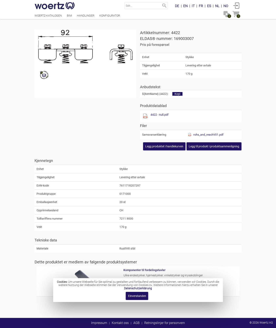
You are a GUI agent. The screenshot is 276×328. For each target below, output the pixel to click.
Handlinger (85, 15)
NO (225, 6)
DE (177, 6)
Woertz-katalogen (48, 15)
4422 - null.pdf (160, 114)
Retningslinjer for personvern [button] (164, 323)
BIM (69, 15)
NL (217, 6)
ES (209, 6)
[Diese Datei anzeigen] (145, 116)
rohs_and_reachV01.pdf (208, 134)
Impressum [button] (99, 323)
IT (193, 6)
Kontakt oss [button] (120, 323)
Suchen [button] (164, 5)
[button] (213, 146)
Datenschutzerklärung (138, 288)
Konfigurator (109, 15)
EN (185, 6)
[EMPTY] (85, 46)
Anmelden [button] (236, 5)
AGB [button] (136, 323)
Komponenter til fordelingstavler (144, 270)
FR (201, 6)
